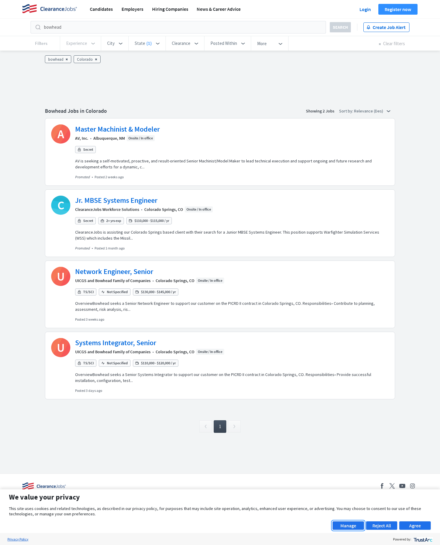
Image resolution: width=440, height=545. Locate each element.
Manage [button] (348, 526)
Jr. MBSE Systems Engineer (116, 200)
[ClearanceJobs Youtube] (402, 486)
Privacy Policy (17, 539)
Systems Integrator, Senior (115, 342)
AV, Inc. (81, 138)
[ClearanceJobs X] (392, 486)
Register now (398, 9)
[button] (114, 43)
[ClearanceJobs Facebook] (382, 486)
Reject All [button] (381, 526)
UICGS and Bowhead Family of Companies (113, 280)
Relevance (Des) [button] (369, 111)
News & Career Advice (219, 9)
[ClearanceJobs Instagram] (412, 486)
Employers (132, 9)
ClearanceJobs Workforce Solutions (107, 209)
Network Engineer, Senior (114, 271)
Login (365, 9)
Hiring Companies (170, 9)
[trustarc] (422, 539)
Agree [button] (415, 526)
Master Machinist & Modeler (117, 129)
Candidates (101, 9)
